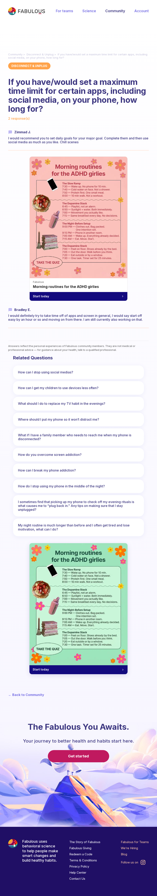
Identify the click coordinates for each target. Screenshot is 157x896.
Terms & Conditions (83, 860)
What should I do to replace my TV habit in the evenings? (61, 404)
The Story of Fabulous (84, 842)
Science (89, 11)
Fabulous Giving (80, 848)
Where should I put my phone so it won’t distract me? (58, 419)
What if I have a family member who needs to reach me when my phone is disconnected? (74, 437)
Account (141, 11)
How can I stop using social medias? (45, 372)
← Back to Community (26, 695)
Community (115, 11)
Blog (124, 854)
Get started (78, 756)
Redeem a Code (80, 854)
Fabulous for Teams (135, 842)
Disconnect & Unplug (40, 54)
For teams (64, 11)
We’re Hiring (129, 848)
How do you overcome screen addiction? (50, 455)
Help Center (77, 872)
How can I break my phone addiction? (47, 470)
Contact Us (77, 879)
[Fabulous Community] (26, 11)
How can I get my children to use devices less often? (58, 388)
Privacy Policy (79, 866)
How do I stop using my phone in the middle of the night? (61, 486)
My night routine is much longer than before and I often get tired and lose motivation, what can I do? (74, 527)
